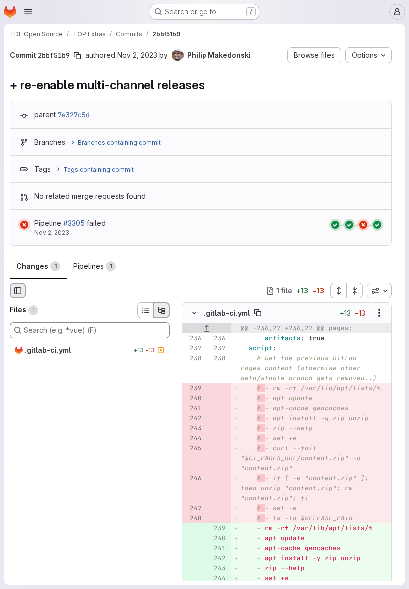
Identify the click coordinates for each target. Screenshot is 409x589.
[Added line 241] (217, 548)
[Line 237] (193, 348)
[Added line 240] (217, 538)
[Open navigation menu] (28, 12)
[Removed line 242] (193, 418)
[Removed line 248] (193, 518)
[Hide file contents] (194, 313)
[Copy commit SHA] (77, 56)
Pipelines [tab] (92, 266)
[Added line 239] (217, 528)
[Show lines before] (206, 328)
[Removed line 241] (193, 408)
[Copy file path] (258, 313)
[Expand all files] (338, 290)
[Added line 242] (217, 558)
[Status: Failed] (24, 225)
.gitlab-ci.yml (227, 313)
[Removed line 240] (193, 398)
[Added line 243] (217, 568)
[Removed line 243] (193, 428)
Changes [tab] (36, 266)
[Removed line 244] (193, 438)
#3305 (74, 223)
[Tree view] (162, 310)
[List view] (145, 310)
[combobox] (379, 290)
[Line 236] (193, 338)
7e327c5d (74, 114)
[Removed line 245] (193, 448)
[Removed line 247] (193, 508)
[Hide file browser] (18, 290)
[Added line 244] (217, 578)
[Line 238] (193, 358)
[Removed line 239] (193, 388)
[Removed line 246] (193, 478)
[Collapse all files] (355, 290)
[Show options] (379, 313)
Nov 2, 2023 (137, 55)
